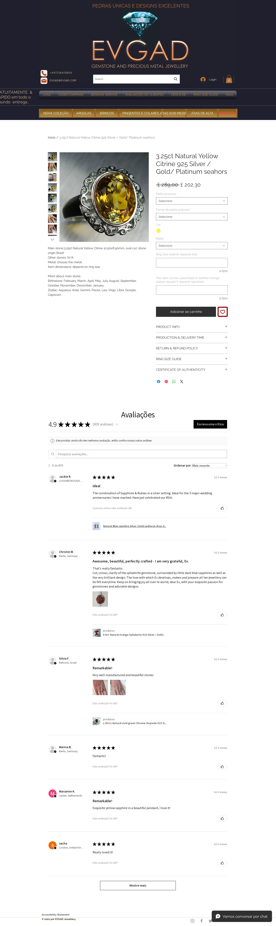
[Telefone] (44, 73)
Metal (160, 238)
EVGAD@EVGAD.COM (63, 81)
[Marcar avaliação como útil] (222, 508)
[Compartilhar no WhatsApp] (174, 381)
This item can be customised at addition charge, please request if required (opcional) (188, 279)
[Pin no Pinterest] (166, 381)
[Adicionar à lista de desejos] (223, 312)
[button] (229, 79)
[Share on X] (181, 381)
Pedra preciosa (167, 193)
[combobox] (136, 79)
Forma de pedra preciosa (173, 209)
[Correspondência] (44, 80)
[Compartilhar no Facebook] (158, 381)
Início (52, 137)
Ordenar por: (183, 465)
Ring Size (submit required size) (177, 254)
